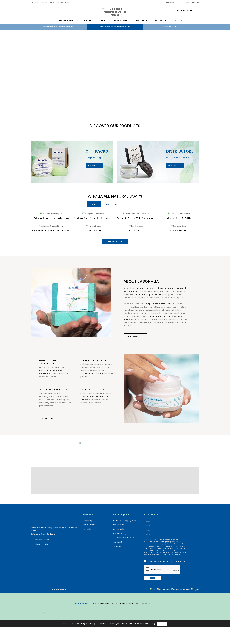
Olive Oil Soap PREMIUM (179, 218)
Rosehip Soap (136, 230)
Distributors (161, 20)
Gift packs (141, 20)
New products (89, 525)
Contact (179, 20)
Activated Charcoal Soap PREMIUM (51, 230)
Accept (162, 623)
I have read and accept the (166, 561)
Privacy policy (178, 561)
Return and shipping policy (125, 520)
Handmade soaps (67, 20)
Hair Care (87, 20)
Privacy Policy (119, 529)
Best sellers (88, 529)
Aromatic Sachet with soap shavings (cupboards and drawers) (153, 218)
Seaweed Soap (178, 230)
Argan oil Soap (93, 230)
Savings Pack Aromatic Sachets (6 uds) (96, 218)
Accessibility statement (124, 538)
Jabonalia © (81, 603)
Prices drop (88, 520)
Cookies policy (119, 533)
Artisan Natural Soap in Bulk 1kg (51, 218)
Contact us (118, 542)
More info (173, 165)
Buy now (92, 165)
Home (48, 20)
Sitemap (117, 546)
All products (115, 241)
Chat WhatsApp (58, 589)
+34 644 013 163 (167, 2)
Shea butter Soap (25, 616)
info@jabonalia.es (191, 2)
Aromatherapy (121, 20)
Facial (103, 20)
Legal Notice (118, 525)
